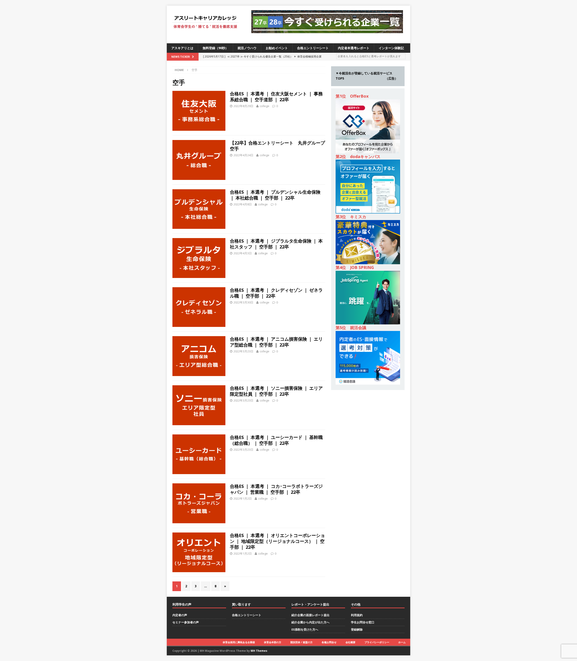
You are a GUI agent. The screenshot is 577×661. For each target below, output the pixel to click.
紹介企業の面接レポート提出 (310, 615)
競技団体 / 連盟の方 (301, 642)
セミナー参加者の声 (185, 622)
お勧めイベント (277, 48)
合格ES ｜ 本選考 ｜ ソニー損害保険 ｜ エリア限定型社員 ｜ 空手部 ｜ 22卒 (276, 391)
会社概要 (350, 642)
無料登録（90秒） (215, 48)
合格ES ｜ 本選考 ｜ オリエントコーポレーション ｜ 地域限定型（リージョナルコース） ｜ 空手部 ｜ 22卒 (277, 541)
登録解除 (357, 629)
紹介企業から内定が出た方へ (310, 622)
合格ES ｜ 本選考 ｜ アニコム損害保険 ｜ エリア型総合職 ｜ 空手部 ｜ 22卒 (276, 342)
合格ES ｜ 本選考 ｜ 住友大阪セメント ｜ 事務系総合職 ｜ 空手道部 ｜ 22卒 (276, 97)
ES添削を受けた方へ (304, 629)
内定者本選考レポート (353, 48)
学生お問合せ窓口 (362, 622)
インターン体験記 (391, 48)
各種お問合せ (329, 642)
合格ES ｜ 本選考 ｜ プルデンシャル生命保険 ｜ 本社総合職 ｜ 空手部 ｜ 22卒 (275, 195)
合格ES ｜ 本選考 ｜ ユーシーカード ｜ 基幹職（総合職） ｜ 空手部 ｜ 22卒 (276, 440)
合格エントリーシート (313, 48)
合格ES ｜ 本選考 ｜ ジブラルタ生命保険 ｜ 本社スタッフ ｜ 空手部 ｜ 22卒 (276, 244)
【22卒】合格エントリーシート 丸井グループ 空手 (280, 146)
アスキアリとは (182, 48)
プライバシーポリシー (376, 642)
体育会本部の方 (272, 642)
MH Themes (259, 651)
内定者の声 (179, 615)
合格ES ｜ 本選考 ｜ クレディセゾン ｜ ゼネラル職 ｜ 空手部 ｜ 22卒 (276, 293)
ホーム (402, 642)
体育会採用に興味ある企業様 (239, 642)
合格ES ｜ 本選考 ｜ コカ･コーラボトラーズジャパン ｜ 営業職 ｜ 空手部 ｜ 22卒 (276, 489)
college (264, 106)
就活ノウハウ (247, 48)
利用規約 (357, 615)
